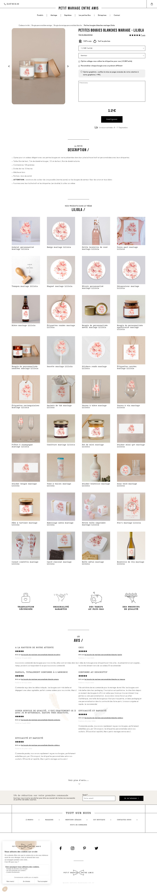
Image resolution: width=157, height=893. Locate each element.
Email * (85, 795)
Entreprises (102, 15)
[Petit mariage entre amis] (78, 8)
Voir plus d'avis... (78, 780)
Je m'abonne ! (131, 798)
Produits (40, 15)
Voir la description (85, 35)
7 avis (143, 35)
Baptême (67, 15)
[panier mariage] (152, 4)
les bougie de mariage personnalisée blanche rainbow (103, 718)
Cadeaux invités (24, 25)
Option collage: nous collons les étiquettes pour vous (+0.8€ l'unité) (106, 61)
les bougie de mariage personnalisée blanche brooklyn (40, 654)
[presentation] (9, 66)
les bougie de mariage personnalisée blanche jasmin (103, 654)
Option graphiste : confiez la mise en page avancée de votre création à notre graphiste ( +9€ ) (111, 73)
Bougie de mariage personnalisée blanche (68, 25)
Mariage (54, 15)
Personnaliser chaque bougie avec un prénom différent (102, 66)
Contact (117, 15)
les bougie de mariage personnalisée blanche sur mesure (104, 679)
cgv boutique (99, 820)
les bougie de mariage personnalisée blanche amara (40, 679)
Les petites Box (85, 15)
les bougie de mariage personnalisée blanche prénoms (40, 720)
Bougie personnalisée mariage (42, 25)
